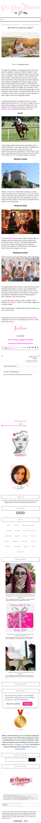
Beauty (6, 541)
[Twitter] (17, 514)
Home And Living (29, 530)
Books (8, 546)
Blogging (15, 541)
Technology (17, 546)
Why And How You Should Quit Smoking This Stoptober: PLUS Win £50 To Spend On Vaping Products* (20, 596)
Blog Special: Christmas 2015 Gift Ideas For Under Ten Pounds (20, 635)
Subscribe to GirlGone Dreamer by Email (20, 343)
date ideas (26, 101)
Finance (34, 541)
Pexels (17, 318)
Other (33, 546)
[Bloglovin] (20, 514)
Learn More (18, 821)
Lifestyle (9, 530)
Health (17, 536)
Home (9, 525)
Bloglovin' (23, 339)
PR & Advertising (28, 525)
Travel (25, 536)
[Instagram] (23, 514)
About (26, 546)
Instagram (30, 339)
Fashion (33, 536)
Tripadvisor (13, 302)
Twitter (10, 339)
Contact (16, 525)
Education (20, 551)
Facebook (16, 339)
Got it (26, 821)
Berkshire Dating (6, 109)
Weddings (8, 536)
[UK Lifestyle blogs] (20, 730)
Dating (13, 348)
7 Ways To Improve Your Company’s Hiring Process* (21, 673)
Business (25, 541)
